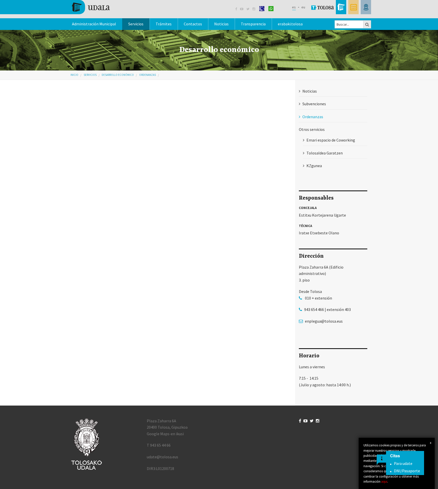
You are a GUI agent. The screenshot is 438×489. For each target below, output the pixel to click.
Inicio (74, 75)
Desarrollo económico (118, 75)
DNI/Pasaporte (407, 470)
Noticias (221, 23)
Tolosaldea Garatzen (324, 152)
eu (303, 7)
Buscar (367, 24)
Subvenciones (314, 103)
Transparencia (253, 23)
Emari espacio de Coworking (330, 140)
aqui (384, 481)
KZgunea (314, 165)
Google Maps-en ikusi (165, 433)
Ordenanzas (147, 75)
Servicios (90, 75)
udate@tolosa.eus (162, 456)
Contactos (193, 23)
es (294, 7)
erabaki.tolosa (290, 23)
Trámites (164, 23)
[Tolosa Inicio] (90, 6)
